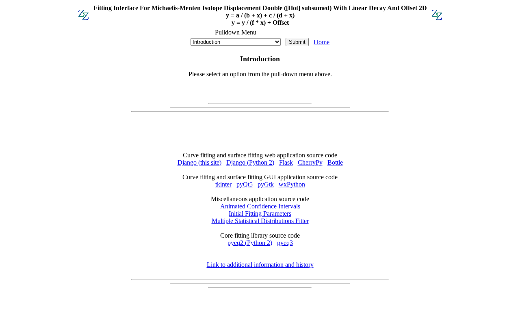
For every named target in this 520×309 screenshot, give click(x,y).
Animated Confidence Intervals (260, 206)
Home (321, 42)
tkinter (223, 184)
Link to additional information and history (260, 264)
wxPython (292, 184)
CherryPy (310, 162)
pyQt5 (244, 184)
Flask (286, 162)
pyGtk (266, 184)
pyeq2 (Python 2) (250, 242)
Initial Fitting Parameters (260, 213)
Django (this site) (199, 162)
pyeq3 (285, 242)
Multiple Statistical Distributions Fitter (260, 220)
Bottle (335, 162)
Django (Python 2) (250, 162)
